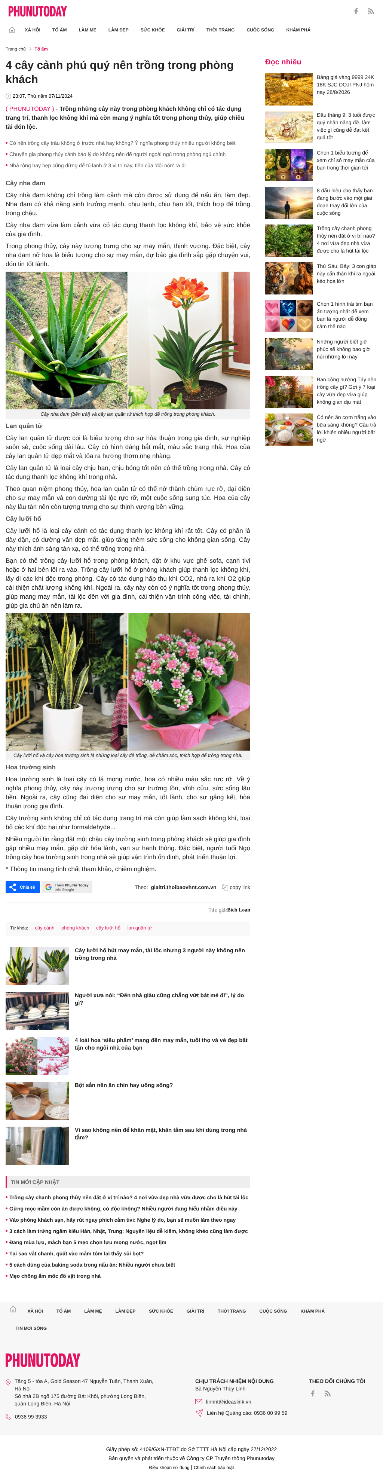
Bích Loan (238, 910)
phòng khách (75, 928)
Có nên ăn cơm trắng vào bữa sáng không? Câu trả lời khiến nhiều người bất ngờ (346, 428)
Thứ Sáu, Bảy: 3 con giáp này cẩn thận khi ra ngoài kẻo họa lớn (346, 273)
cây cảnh (44, 928)
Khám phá (298, 30)
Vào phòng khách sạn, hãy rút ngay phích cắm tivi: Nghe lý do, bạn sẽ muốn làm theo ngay (122, 1220)
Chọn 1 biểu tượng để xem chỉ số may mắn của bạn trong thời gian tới (346, 160)
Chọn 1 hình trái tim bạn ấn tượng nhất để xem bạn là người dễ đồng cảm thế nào (345, 315)
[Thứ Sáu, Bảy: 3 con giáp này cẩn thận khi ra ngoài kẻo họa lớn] (289, 278)
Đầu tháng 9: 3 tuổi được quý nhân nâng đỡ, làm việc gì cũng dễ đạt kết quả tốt (346, 126)
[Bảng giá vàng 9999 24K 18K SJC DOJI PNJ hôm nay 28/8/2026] (289, 89)
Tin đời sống (31, 1328)
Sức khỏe (153, 30)
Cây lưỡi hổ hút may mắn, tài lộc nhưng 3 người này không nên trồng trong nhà (160, 954)
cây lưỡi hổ (108, 928)
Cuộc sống (260, 30)
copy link (240, 887)
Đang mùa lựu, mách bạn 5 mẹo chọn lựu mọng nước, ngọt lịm (87, 1242)
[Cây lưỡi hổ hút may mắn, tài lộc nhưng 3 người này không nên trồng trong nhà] (37, 966)
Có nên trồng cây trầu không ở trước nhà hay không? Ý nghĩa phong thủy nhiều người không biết (122, 143)
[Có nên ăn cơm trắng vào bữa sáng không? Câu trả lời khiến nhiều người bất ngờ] (289, 429)
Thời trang (220, 30)
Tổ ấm (59, 30)
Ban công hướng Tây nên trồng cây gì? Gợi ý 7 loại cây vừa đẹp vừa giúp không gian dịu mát (346, 390)
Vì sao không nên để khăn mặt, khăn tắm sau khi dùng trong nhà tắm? (161, 1134)
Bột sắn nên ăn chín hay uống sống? (124, 1085)
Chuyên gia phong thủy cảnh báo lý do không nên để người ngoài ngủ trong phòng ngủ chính (117, 154)
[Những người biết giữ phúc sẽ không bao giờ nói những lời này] (289, 354)
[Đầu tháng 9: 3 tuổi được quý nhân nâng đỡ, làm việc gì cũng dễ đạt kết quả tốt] (289, 127)
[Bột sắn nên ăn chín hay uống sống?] (37, 1101)
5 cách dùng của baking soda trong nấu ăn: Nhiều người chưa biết (92, 1265)
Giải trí (185, 30)
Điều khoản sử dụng (169, 1467)
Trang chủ (16, 49)
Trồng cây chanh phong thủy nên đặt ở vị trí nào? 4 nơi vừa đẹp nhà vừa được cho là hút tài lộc (128, 1197)
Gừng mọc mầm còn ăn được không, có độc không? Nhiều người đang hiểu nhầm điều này (123, 1209)
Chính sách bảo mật (214, 1467)
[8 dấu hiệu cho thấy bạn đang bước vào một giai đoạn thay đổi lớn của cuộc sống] (289, 203)
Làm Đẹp (118, 30)
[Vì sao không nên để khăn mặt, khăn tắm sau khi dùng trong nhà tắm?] (37, 1146)
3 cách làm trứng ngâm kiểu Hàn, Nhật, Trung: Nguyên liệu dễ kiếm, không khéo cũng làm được (128, 1231)
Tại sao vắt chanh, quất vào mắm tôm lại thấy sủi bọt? (76, 1253)
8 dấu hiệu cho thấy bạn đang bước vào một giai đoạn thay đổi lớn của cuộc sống (345, 201)
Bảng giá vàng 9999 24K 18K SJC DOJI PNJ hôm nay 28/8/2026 (345, 84)
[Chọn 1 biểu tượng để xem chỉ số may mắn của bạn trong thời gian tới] (289, 165)
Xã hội (32, 30)
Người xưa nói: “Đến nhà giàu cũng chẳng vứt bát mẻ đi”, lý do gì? (159, 999)
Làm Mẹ (87, 30)
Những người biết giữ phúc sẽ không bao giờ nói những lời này (343, 349)
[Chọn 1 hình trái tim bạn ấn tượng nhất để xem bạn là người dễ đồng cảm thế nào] (289, 316)
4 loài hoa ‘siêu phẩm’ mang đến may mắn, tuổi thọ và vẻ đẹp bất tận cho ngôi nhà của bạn (161, 1044)
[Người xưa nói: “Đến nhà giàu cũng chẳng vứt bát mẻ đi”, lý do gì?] (37, 1011)
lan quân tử (140, 928)
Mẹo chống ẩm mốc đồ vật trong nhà (55, 1276)
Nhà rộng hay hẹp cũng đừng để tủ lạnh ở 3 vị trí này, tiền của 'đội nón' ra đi (97, 165)
